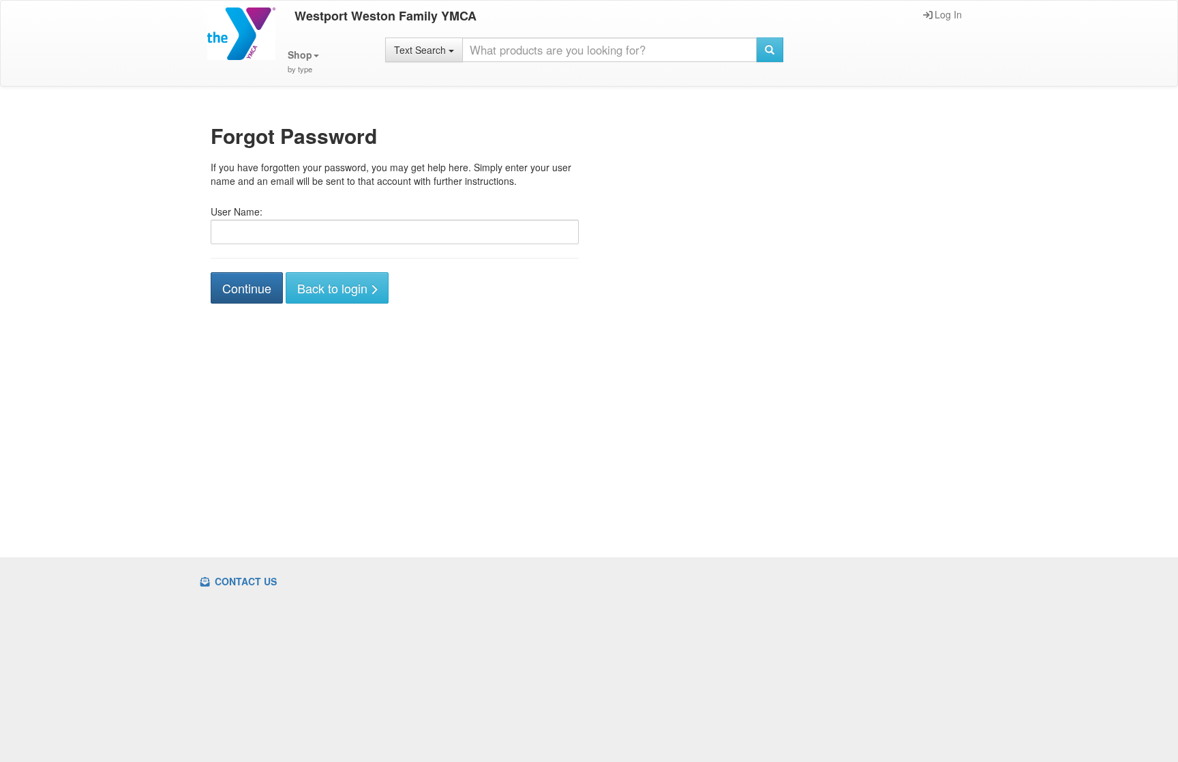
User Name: (236, 211)
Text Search (421, 50)
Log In (948, 14)
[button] (303, 62)
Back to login (334, 288)
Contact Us (244, 581)
